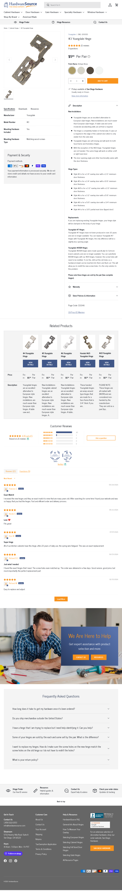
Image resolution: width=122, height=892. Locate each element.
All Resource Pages (70, 860)
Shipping (39, 834)
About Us (39, 819)
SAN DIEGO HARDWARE (102, 848)
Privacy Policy (41, 854)
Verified (60, 464)
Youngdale (72, 34)
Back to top (61, 801)
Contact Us (81, 657)
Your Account (41, 829)
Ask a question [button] (101, 438)
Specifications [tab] (9, 108)
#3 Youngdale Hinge (27, 28)
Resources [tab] (35, 108)
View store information (80, 95)
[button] (116, 5)
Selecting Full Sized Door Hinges (72, 848)
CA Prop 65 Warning (76, 312)
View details (30, 363)
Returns (39, 839)
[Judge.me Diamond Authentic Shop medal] (55, 455)
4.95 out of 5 (27, 436)
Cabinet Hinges (14, 28)
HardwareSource (13, 881)
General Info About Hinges (73, 824)
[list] (32, 60)
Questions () (24, 471)
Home (5, 28)
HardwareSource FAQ (71, 819)
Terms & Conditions (43, 849)
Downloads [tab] (23, 108)
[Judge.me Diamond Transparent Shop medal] (67, 455)
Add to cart (103, 80)
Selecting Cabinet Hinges (73, 842)
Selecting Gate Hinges (71, 855)
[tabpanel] (32, 129)
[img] (10, 485)
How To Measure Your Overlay (71, 831)
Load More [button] (61, 599)
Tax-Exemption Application (46, 844)
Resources (98, 657)
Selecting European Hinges (73, 837)
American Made (30, 17)
